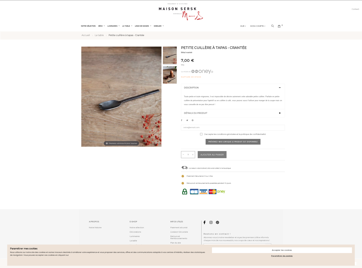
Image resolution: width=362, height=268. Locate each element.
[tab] (233, 88)
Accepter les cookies (282, 250)
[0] (279, 26)
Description (191, 88)
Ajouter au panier (212, 155)
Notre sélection (137, 227)
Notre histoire (95, 227)
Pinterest (194, 120)
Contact (355, 9)
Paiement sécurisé (179, 227)
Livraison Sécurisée (179, 232)
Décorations (135, 232)
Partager (183, 120)
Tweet (188, 120)
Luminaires (135, 236)
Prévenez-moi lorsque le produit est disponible (233, 142)
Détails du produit (195, 113)
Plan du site (175, 243)
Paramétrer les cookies (282, 256)
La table (133, 240)
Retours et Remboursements (178, 237)
